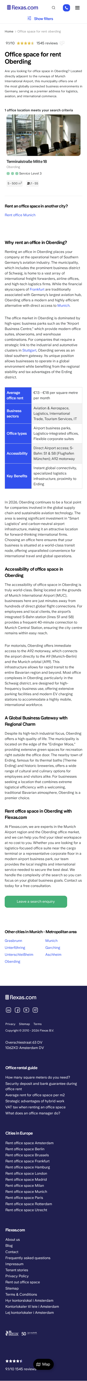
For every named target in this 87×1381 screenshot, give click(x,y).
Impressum (14, 1264)
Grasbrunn (13, 941)
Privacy (10, 1024)
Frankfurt (37, 289)
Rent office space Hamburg (27, 1167)
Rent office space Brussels (27, 1155)
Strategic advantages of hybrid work (34, 1101)
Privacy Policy (17, 1276)
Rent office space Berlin (24, 1149)
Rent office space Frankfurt (27, 1161)
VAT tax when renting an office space (35, 1107)
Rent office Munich (20, 215)
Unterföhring (15, 947)
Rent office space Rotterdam (28, 1204)
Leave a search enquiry (36, 901)
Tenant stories (16, 1270)
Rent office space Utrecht (26, 1210)
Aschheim (53, 954)
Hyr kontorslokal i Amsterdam (29, 1300)
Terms (37, 1024)
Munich (63, 305)
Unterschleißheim (19, 954)
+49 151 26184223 (66, 8)
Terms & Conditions (21, 1294)
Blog (9, 1245)
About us (12, 1239)
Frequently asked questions (27, 1258)
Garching (52, 947)
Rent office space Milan (24, 1185)
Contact (11, 1252)
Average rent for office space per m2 (35, 1095)
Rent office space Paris (24, 1197)
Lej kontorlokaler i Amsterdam (29, 1312)
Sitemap (24, 1024)
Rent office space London (26, 1173)
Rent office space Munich (26, 1191)
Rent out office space (22, 1282)
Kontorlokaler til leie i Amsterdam (32, 1306)
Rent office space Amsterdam (29, 1143)
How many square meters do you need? (37, 1077)
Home (9, 31)
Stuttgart (29, 350)
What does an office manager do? (32, 1113)
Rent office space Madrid (26, 1179)
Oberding (12, 961)
